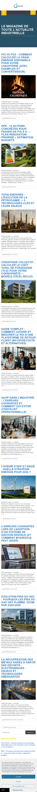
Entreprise (14, 254)
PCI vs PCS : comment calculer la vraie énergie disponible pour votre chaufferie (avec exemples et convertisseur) (16, 62)
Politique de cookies (17, 790)
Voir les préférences (18, 786)
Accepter (18, 777)
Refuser (18, 781)
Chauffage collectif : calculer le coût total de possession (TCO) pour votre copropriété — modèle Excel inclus (18, 269)
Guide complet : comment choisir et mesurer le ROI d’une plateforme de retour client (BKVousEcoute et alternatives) (18, 336)
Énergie (13, 118)
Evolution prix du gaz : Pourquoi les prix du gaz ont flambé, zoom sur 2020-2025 (18, 601)
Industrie (14, 589)
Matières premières (17, 720)
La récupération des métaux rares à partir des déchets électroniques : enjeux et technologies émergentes (18, 668)
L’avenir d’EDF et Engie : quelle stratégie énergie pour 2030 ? (18, 469)
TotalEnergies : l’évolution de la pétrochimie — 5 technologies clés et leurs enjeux (17, 200)
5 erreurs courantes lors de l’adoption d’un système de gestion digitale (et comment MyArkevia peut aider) (17, 533)
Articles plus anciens (10, 727)
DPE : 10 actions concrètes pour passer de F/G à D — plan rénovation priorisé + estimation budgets (17, 133)
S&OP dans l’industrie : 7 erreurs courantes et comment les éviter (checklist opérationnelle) (17, 405)
